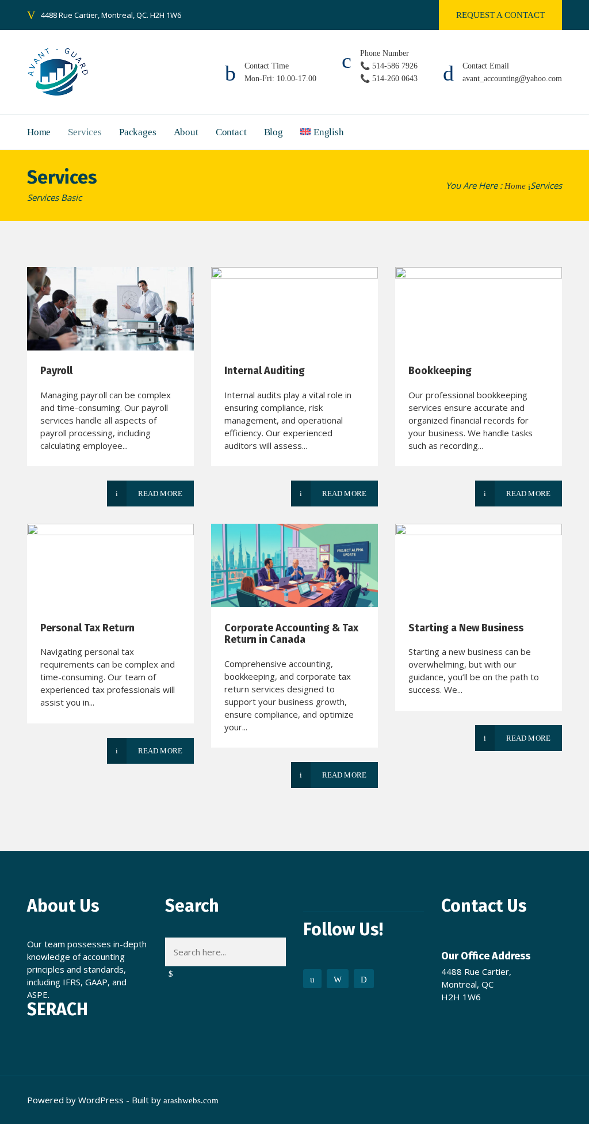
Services (85, 132)
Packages (137, 132)
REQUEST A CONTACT (500, 15)
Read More (160, 493)
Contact (231, 132)
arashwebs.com (191, 1100)
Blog (273, 132)
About (186, 132)
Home (39, 132)
